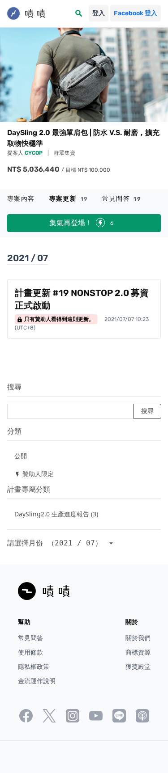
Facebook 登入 (135, 13)
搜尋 (14, 387)
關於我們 (138, 638)
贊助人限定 (34, 473)
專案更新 (68, 199)
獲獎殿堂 (138, 667)
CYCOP (34, 153)
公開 (20, 456)
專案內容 (21, 199)
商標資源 (138, 652)
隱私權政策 (33, 667)
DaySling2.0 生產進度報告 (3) (56, 514)
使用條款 (30, 652)
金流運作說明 (37, 681)
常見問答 (121, 199)
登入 (98, 13)
